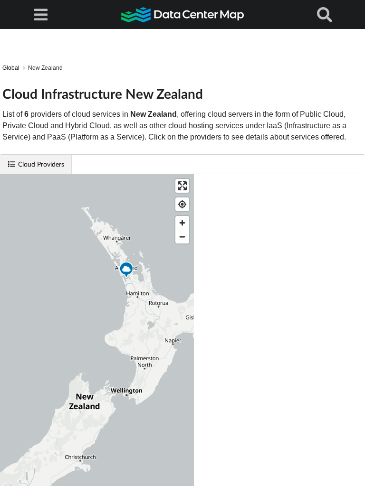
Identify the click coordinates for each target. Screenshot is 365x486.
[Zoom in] (182, 223)
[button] (126, 270)
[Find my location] (182, 204)
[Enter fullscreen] (182, 186)
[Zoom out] (182, 236)
